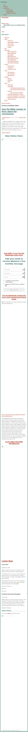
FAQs (9, 81)
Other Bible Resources (13, 61)
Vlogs (6, 70)
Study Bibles (10, 54)
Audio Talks (10, 86)
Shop (6, 83)
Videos (6, 64)
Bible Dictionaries (12, 56)
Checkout (6, 6)
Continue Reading (5, 132)
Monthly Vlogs (11, 65)
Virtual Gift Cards (12, 99)
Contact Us (10, 40)
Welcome (7, 37)
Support (6, 77)
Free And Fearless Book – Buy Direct (16, 95)
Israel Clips (10, 67)
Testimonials (10, 43)
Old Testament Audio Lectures (18, 88)
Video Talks (10, 84)
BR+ (6, 48)
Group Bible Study (12, 59)
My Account (6, 8)
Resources (7, 50)
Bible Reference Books (13, 58)
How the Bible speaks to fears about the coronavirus (14, 111)
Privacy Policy (11, 45)
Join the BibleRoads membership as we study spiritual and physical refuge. (14, 297)
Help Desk (10, 80)
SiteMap (9, 47)
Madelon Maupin (6, 117)
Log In (5, 14)
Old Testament (11, 72)
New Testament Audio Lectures (18, 89)
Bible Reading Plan (12, 51)
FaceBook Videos (12, 69)
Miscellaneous (11, 75)
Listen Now (7, 561)
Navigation (5, 17)
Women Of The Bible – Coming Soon (16, 97)
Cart (5, 5)
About (6, 39)
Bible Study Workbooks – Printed (15, 94)
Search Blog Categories (13, 62)
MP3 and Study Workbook (17, 92)
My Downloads (10, 11)
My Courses (9, 9)
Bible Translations (12, 53)
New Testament (11, 73)
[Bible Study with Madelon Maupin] (5, 23)
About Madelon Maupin (13, 42)
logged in (9, 613)
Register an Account (11, 13)
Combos (10, 91)
